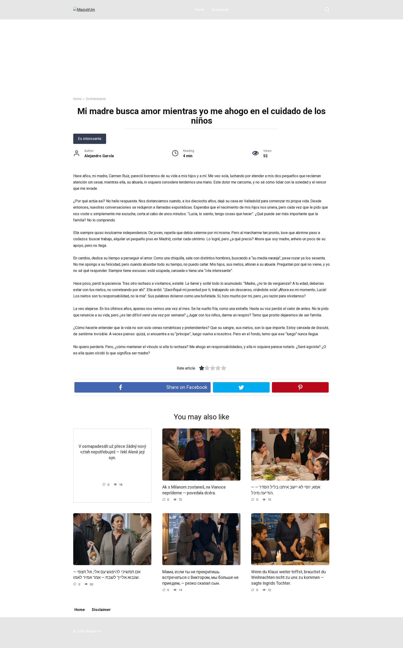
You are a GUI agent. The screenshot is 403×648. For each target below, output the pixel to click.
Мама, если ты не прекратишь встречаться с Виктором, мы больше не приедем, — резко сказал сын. (200, 577)
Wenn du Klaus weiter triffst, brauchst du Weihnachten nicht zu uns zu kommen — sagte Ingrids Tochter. (288, 577)
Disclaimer (220, 9)
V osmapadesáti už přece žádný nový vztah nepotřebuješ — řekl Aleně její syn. (112, 452)
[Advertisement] (201, 54)
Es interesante (89, 138)
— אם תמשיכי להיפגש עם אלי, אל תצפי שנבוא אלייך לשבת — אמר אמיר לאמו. (106, 574)
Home (200, 9)
